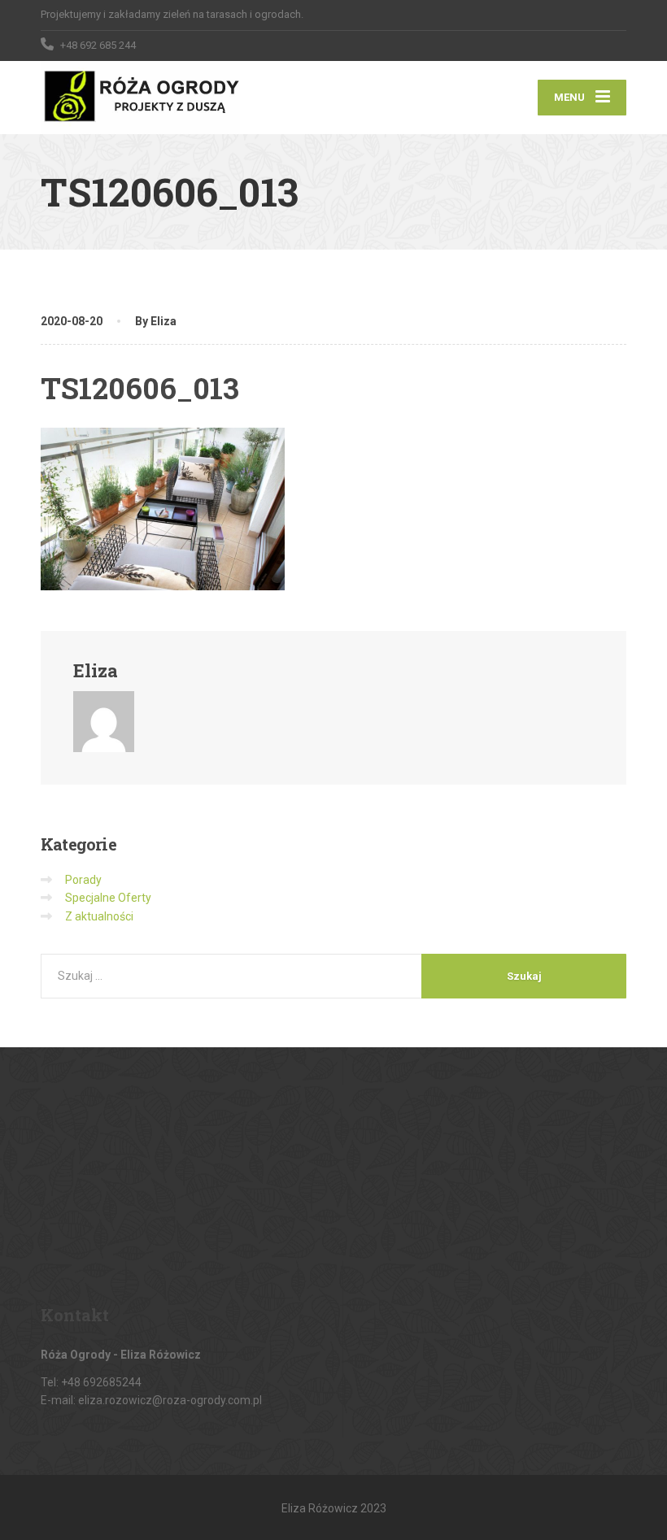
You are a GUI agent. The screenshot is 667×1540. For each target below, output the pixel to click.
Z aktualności (99, 916)
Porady (83, 879)
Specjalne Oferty (108, 897)
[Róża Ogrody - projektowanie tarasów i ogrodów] (140, 97)
